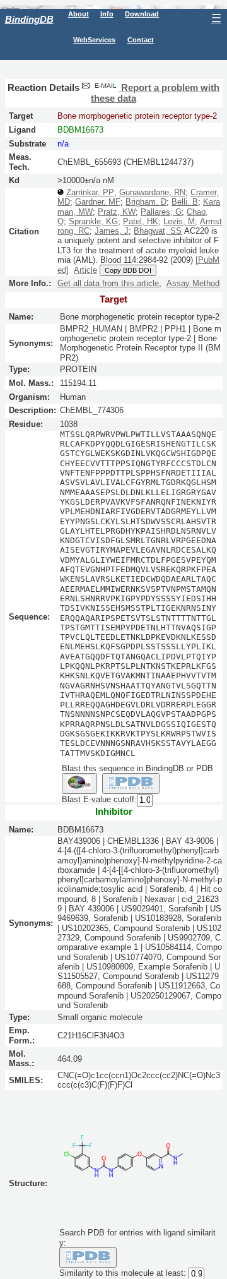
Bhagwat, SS (158, 231)
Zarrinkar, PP (90, 192)
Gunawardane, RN (152, 192)
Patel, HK (140, 221)
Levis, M (179, 221)
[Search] (88, 1257)
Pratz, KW (117, 212)
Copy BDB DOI (128, 270)
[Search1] (79, 783)
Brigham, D (145, 202)
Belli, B (185, 202)
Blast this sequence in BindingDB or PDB (137, 768)
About (78, 14)
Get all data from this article (108, 283)
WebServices (94, 40)
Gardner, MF (97, 202)
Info (107, 14)
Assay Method (192, 283)
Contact (140, 40)
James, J (112, 231)
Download (142, 14)
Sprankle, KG (93, 221)
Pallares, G (161, 212)
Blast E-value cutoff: (99, 799)
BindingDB (29, 19)
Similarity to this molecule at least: (122, 1273)
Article (85, 270)
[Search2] (131, 783)
